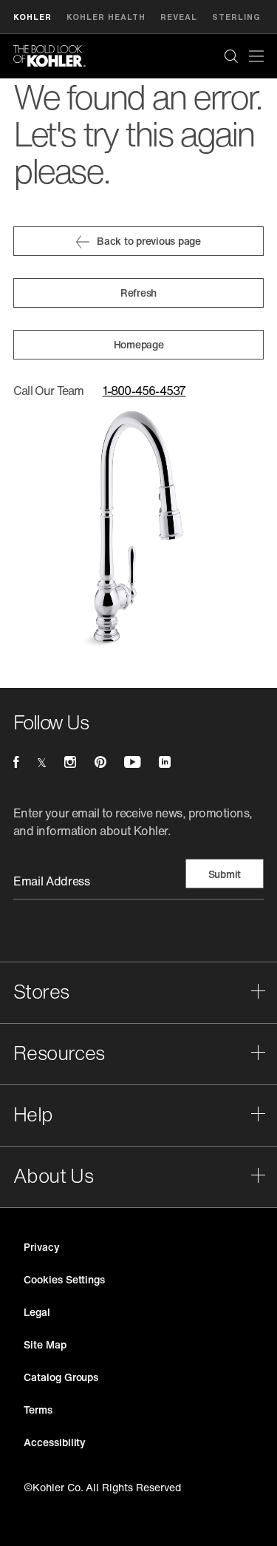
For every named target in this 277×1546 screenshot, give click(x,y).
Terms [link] (38, 1409)
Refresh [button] (138, 292)
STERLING (236, 17)
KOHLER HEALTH (106, 17)
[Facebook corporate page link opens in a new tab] (15, 761)
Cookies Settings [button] (64, 1279)
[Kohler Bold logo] (49, 56)
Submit (225, 874)
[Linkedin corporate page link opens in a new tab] (165, 761)
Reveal (178, 17)
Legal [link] (37, 1312)
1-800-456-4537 (144, 390)
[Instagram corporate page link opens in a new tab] (70, 761)
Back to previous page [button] (149, 241)
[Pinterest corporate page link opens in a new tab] (100, 761)
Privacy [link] (42, 1247)
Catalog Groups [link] (61, 1377)
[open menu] (256, 56)
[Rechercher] (231, 56)
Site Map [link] (45, 1344)
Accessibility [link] (55, 1442)
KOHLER (32, 17)
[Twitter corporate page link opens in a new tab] (42, 761)
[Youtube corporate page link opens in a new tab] (132, 761)
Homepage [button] (139, 344)
